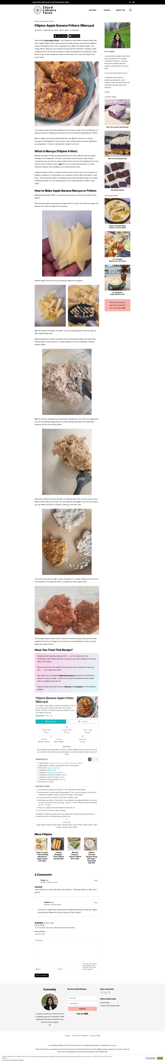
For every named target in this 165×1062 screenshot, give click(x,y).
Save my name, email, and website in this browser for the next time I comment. (90, 966)
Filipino (51, 21)
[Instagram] (129, 2)
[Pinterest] (133, 2)
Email (60, 969)
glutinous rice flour (53, 768)
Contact (67, 1036)
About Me (120, 10)
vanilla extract (52, 772)
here (125, 73)
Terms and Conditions (80, 1036)
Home (36, 21)
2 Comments (74, 30)
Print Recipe (75, 36)
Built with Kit (82, 1013)
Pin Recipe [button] (84, 721)
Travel (107, 10)
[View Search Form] (130, 10)
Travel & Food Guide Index (110, 1006)
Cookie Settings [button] (150, 1058)
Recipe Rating (40, 931)
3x (96, 759)
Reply (96, 880)
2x (93, 759)
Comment (39, 940)
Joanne (39, 30)
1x (89, 759)
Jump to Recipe (61, 36)
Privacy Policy (95, 1036)
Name (38, 969)
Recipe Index (44, 21)
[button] (36, 716)
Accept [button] (160, 1058)
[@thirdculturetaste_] (67, 675)
